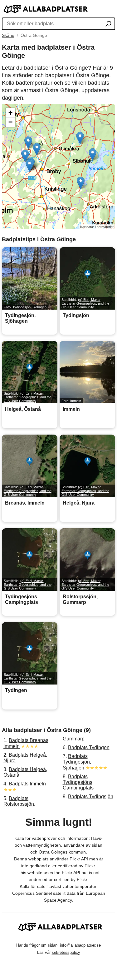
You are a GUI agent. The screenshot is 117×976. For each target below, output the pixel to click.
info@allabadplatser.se (80, 945)
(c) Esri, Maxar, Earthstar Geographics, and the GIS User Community (85, 303)
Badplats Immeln (27, 783)
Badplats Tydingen (89, 747)
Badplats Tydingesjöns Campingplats (78, 782)
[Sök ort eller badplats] (108, 24)
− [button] (10, 122)
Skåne (8, 35)
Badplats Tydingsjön (90, 796)
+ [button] (10, 113)
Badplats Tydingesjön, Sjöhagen (77, 762)
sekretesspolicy (66, 952)
